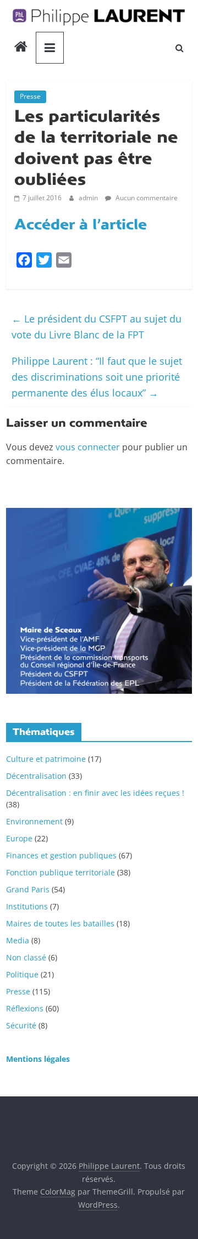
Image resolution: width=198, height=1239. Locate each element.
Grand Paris (28, 889)
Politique (22, 974)
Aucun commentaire (146, 197)
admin (89, 197)
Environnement (34, 821)
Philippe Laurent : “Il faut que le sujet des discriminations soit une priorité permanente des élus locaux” (97, 376)
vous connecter (88, 447)
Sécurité (21, 1025)
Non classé (26, 957)
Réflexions (24, 1008)
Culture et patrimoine (46, 759)
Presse (30, 96)
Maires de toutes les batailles (60, 923)
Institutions (27, 906)
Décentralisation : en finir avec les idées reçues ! (95, 793)
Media (17, 940)
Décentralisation (36, 776)
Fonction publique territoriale (60, 872)
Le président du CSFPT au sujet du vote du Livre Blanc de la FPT (97, 326)
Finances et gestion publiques (61, 855)
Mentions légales (38, 1059)
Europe (19, 838)
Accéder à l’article (80, 224)
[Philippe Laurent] (21, 47)
